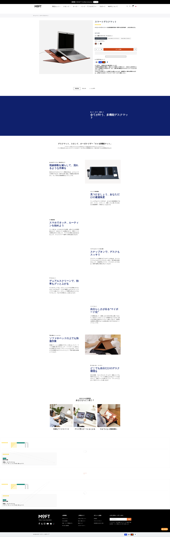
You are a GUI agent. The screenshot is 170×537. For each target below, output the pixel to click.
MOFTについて (113, 6)
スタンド (66, 6)
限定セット (56, 6)
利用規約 (95, 518)
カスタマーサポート (81, 525)
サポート (103, 6)
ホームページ (35, 15)
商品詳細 (77, 88)
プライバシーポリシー (98, 520)
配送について (80, 523)
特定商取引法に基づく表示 (98, 523)
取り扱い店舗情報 (65, 525)
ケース (75, 6)
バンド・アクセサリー (88, 6)
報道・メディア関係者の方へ (67, 523)
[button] (98, 24)
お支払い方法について (82, 518)
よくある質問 (92, 88)
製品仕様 (84, 88)
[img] (29, 454)
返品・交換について (81, 520)
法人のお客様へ (65, 520)
